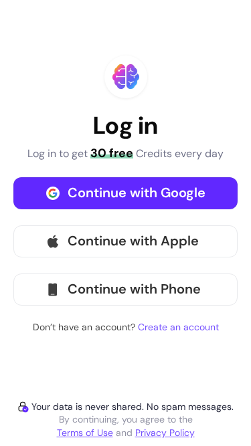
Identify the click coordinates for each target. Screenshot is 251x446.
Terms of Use (85, 433)
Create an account (178, 327)
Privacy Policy (165, 433)
